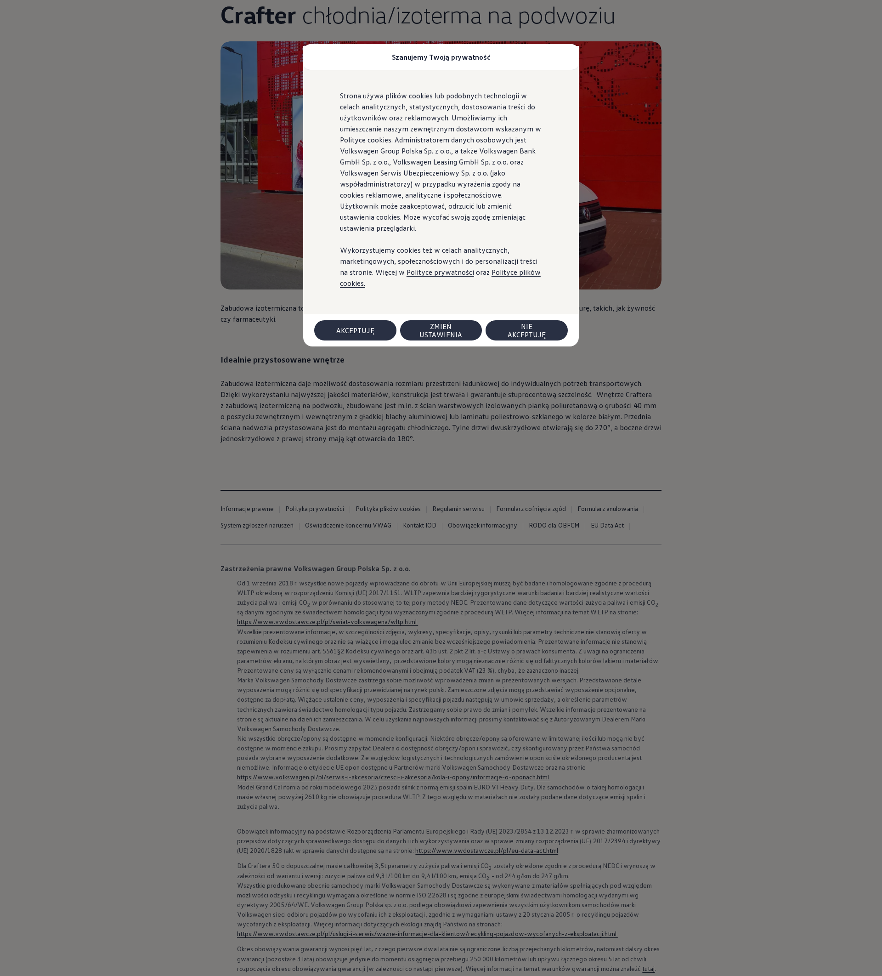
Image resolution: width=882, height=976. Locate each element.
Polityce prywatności (440, 272)
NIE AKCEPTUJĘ (527, 330)
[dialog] (441, 488)
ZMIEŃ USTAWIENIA (440, 330)
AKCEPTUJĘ (355, 330)
